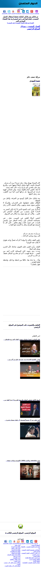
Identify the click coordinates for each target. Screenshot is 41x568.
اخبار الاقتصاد (16, 558)
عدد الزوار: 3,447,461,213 (32, 558)
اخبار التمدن (17, 561)
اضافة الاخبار (36, 561)
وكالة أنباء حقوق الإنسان (13, 554)
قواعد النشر (36, 551)
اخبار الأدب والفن (15, 548)
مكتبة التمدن (36, 556)
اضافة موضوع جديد (34, 559)
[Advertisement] (20, 50)
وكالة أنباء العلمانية (15, 551)
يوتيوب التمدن (36, 554)
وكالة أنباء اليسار (15, 550)
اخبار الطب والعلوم (15, 559)
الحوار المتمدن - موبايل (30, 26)
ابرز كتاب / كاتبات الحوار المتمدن (30, 553)
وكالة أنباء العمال (15, 553)
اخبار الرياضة (16, 556)
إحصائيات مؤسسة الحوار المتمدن (30, 550)
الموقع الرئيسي (33, 29)
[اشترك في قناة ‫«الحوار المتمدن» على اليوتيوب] (20, 23)
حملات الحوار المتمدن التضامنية (31, 562)
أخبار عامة (17, 545)
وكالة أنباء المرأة (15, 546)
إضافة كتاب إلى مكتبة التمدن (12, 566)
